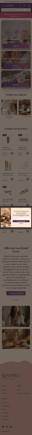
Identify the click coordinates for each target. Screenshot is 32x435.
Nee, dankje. (21, 223)
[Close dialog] (30, 208)
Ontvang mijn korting (21, 221)
